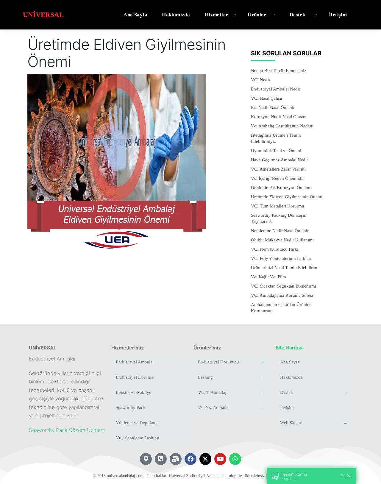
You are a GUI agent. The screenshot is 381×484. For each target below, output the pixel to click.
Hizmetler (216, 15)
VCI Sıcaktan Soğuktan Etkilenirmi (283, 286)
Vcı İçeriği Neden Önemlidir (277, 178)
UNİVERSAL (42, 348)
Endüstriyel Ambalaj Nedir (275, 89)
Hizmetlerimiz (127, 348)
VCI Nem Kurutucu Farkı (274, 249)
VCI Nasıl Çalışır (266, 98)
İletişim (338, 15)
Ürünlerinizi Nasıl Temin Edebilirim (284, 267)
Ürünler (257, 15)
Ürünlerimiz (207, 348)
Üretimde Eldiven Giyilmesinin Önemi (286, 196)
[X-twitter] (205, 459)
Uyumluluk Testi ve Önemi (276, 150)
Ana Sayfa (135, 15)
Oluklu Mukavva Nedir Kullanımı (282, 240)
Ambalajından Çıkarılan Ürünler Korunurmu (281, 307)
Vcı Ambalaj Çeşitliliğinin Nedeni (282, 126)
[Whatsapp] (235, 459)
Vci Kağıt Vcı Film (268, 276)
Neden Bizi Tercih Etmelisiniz (278, 70)
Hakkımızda (176, 15)
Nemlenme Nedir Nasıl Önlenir (280, 230)
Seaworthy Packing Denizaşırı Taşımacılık (279, 218)
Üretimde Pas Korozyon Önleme (281, 187)
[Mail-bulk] (176, 459)
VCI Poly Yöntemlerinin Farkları (281, 258)
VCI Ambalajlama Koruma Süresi (282, 295)
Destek (297, 15)
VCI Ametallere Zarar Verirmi (278, 169)
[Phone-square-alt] (161, 459)
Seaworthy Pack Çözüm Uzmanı (67, 430)
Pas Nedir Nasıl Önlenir (273, 107)
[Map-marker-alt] (146, 459)
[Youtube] (220, 459)
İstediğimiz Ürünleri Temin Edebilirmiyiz (276, 138)
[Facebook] (190, 459)
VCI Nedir (260, 79)
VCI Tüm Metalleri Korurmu (277, 206)
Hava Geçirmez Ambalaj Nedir (279, 159)
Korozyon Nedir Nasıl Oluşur (278, 116)
